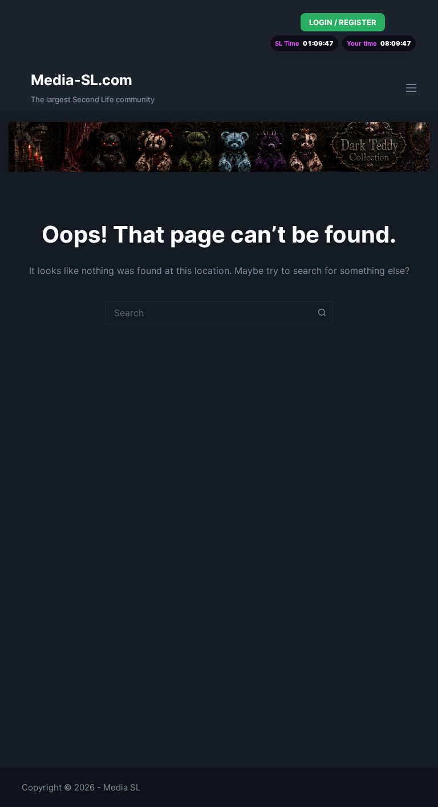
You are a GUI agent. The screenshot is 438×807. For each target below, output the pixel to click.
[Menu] (411, 88)
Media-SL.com (81, 79)
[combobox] (208, 312)
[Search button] (321, 313)
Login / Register (342, 22)
